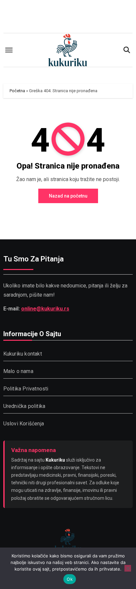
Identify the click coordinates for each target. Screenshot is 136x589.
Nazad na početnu (68, 196)
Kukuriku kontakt (22, 354)
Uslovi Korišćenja (23, 423)
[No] (127, 568)
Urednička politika (24, 406)
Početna (17, 90)
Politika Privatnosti (26, 389)
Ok (70, 579)
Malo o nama (18, 371)
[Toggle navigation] (9, 50)
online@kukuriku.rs (45, 309)
